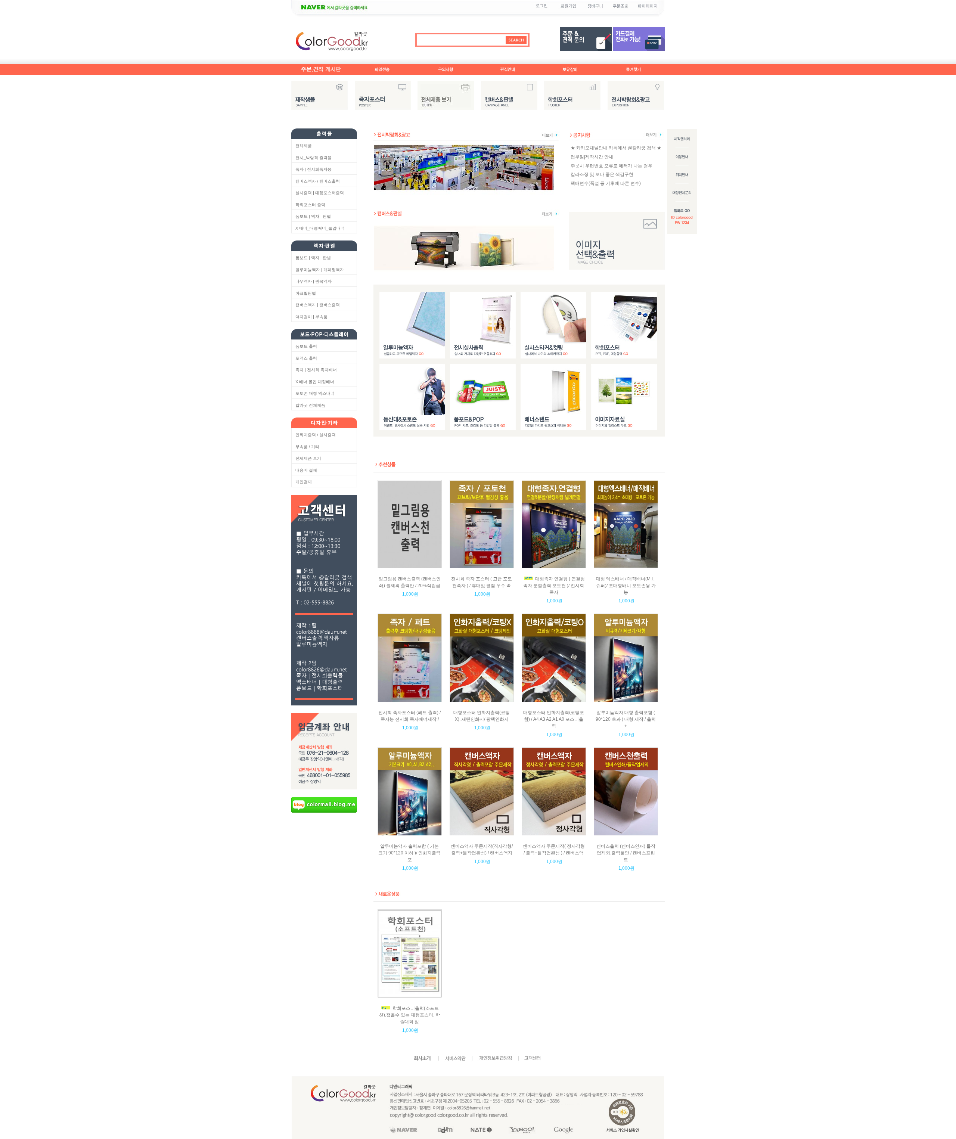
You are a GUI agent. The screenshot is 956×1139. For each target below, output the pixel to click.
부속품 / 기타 (307, 446)
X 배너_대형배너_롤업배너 (320, 228)
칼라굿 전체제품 (310, 405)
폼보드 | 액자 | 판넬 (313, 216)
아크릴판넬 (305, 293)
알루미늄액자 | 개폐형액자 (319, 269)
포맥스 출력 (306, 358)
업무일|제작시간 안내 (592, 156)
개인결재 (303, 482)
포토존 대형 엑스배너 (315, 393)
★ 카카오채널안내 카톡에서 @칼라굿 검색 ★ (616, 147)
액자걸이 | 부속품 (311, 316)
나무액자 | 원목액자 (313, 281)
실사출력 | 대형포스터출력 (319, 192)
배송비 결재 (306, 470)
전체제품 (303, 145)
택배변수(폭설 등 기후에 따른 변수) (606, 183)
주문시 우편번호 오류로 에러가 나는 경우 (611, 165)
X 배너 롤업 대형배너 (314, 381)
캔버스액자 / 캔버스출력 (317, 181)
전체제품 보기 (308, 458)
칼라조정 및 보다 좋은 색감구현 (602, 174)
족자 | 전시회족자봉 (313, 169)
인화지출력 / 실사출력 (315, 434)
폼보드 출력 (306, 346)
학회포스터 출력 (310, 204)
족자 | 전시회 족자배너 (316, 369)
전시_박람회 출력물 (313, 157)
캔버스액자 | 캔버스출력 (317, 304)
